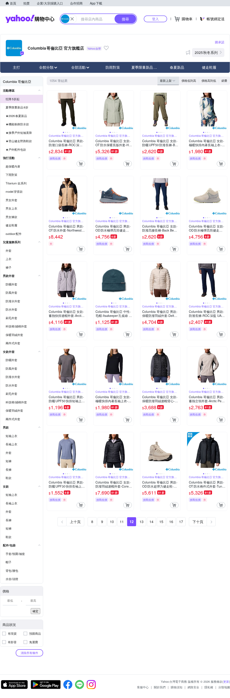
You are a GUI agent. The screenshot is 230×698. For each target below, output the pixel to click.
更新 (226, 681)
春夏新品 (177, 67)
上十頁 (75, 521)
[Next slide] (84, 110)
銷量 (224, 80)
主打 (16, 67)
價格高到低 (208, 80)
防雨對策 (113, 67)
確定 (35, 611)
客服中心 (143, 687)
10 (112, 521)
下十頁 (197, 521)
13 (141, 521)
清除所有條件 (29, 653)
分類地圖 (224, 687)
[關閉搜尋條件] (72, 19)
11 (122, 521)
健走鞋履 (209, 67)
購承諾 (219, 42)
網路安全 (193, 687)
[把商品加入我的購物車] (81, 164)
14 (151, 521)
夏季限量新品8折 (145, 67)
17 (181, 521)
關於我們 (160, 687)
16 (171, 521)
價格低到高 (188, 80)
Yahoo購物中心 (29, 18)
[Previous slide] (50, 110)
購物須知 (176, 687)
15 (161, 521)
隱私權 (208, 687)
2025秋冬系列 (206, 52)
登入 (155, 18)
